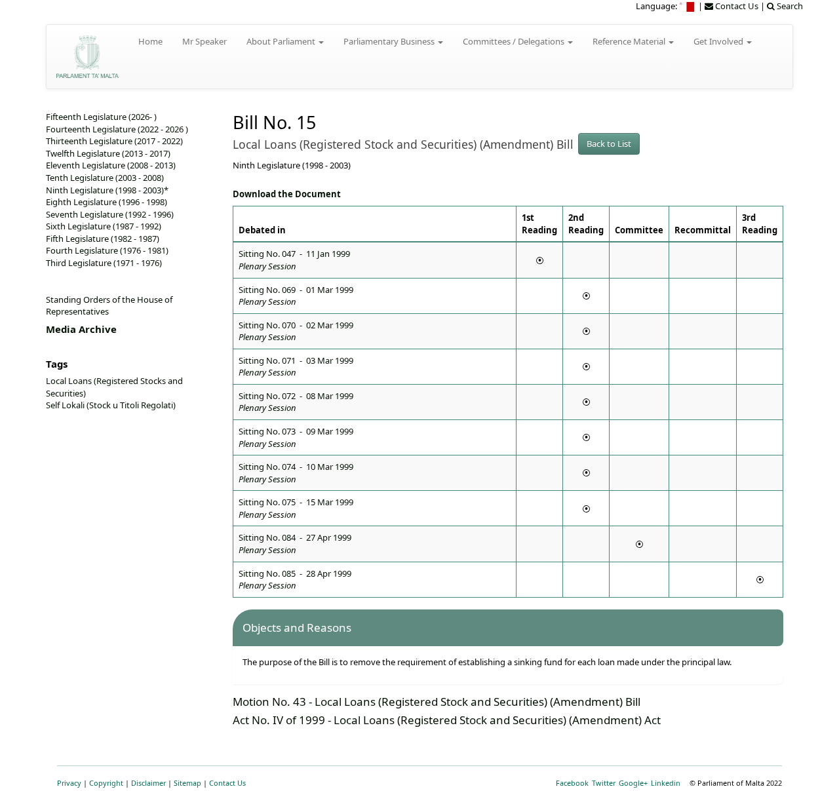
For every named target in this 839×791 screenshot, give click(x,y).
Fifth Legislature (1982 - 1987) (102, 238)
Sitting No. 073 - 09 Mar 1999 (296, 437)
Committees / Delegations (514, 41)
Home (150, 41)
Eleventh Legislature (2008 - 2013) (111, 165)
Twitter (603, 783)
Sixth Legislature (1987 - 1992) (103, 226)
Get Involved (719, 41)
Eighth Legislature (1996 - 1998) (106, 202)
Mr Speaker (204, 41)
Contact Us (227, 783)
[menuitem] (687, 6)
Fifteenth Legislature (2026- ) (101, 117)
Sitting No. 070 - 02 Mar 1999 (296, 331)
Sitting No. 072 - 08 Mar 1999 (296, 402)
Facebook (572, 783)
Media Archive (81, 329)
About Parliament (281, 41)
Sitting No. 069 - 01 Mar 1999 (296, 296)
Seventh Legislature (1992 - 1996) (110, 214)
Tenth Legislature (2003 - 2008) (105, 177)
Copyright (106, 783)
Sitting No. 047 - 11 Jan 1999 (294, 260)
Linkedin (665, 783)
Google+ (633, 783)
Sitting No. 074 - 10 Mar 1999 (296, 473)
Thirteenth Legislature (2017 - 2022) (114, 141)
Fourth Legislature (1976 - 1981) (107, 250)
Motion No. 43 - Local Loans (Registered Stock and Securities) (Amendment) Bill (436, 701)
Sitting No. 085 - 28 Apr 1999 (295, 580)
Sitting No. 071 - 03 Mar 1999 (296, 367)
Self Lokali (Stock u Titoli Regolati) (111, 405)
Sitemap (187, 783)
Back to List (609, 143)
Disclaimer (148, 783)
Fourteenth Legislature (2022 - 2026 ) (117, 129)
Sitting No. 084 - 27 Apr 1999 (295, 543)
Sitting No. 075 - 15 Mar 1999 (296, 508)
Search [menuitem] (789, 6)
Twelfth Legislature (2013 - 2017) (108, 153)
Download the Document (287, 194)
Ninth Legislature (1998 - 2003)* (107, 190)
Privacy (69, 783)
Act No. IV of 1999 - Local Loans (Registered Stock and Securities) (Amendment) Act (447, 719)
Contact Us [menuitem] (735, 6)
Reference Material (630, 41)
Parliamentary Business (390, 41)
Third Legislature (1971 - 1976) (104, 263)
